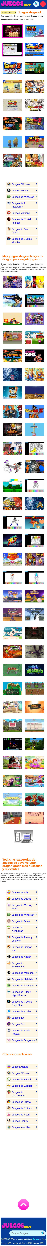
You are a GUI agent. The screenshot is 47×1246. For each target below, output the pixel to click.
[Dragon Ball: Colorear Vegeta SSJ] (12, 524)
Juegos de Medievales (18, 965)
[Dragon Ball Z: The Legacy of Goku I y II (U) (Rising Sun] (34, 125)
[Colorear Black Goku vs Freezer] (12, 468)
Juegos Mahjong (21, 213)
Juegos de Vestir (21, 1114)
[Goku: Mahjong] (12, 125)
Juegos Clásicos (21, 184)
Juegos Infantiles (21, 1127)
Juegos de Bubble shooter (22, 240)
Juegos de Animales (23, 985)
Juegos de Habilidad (23, 979)
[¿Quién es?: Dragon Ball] (12, 376)
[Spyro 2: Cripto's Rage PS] (12, 616)
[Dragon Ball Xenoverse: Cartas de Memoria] (12, 394)
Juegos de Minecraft (23, 196)
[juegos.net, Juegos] (16, 4)
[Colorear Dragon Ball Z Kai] (34, 302)
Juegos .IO (18, 1017)
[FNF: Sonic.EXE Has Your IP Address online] (12, 746)
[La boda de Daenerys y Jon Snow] (12, 764)
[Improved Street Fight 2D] (12, 542)
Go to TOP (23, 1204)
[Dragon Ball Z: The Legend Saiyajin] (34, 162)
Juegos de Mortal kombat (21, 221)
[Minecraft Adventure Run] (34, 746)
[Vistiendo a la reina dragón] (12, 709)
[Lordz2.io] (12, 672)
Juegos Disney (20, 1121)
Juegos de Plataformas (18, 1094)
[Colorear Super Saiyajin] (34, 542)
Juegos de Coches (22, 1085)
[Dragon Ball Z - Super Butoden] (34, 144)
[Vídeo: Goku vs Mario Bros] (12, 321)
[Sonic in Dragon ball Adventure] (12, 88)
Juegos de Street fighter (21, 231)
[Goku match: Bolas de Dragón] (12, 505)
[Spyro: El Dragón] (12, 598)
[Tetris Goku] (34, 505)
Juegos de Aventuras (17, 929)
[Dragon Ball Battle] (34, 376)
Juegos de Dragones (23, 1040)
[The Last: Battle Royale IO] (12, 690)
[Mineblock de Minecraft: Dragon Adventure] (34, 653)
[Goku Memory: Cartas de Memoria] (12, 431)
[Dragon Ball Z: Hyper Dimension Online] (12, 107)
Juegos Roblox (20, 190)
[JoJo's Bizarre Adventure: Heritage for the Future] (12, 162)
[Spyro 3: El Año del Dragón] (34, 598)
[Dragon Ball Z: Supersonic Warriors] (12, 70)
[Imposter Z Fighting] (34, 561)
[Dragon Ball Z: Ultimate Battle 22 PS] (34, 107)
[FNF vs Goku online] (12, 450)
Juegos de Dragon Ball (22, 949)
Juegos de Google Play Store (22, 1003)
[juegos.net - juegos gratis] (16, 1226)
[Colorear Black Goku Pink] (34, 487)
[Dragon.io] (34, 616)
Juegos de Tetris (21, 921)
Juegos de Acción (21, 956)
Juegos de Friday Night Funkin (21, 994)
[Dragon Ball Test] (34, 321)
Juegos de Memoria (23, 972)
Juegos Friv (18, 1024)
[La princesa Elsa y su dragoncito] (34, 783)
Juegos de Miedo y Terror (22, 907)
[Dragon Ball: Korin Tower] (34, 431)
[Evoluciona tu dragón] (34, 727)
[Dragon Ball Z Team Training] (34, 70)
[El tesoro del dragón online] (34, 524)
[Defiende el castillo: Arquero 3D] (12, 727)
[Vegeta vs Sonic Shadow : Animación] (34, 394)
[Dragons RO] (34, 801)
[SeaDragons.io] (34, 672)
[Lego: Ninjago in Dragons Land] (34, 709)
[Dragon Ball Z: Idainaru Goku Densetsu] (34, 413)
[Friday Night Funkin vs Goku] (34, 357)
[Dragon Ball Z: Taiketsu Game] (12, 284)
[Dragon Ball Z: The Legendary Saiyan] (34, 33)
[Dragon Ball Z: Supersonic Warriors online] (34, 51)
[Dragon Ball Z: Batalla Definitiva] (12, 339)
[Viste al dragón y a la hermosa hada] (34, 764)
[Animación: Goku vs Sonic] (34, 284)
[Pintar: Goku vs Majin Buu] (34, 450)
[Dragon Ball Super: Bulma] (12, 635)
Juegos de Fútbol (21, 1079)
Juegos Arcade (20, 892)
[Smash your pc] (23, 838)
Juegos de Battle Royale (21, 1032)
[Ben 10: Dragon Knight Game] (12, 653)
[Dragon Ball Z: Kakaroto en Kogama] (12, 144)
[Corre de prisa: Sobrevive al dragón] (12, 820)
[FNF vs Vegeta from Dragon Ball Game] (12, 413)
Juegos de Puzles (21, 1011)
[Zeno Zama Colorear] (34, 579)
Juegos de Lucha (21, 898)
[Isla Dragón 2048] (12, 801)
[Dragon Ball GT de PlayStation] (12, 302)
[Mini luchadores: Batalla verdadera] (34, 690)
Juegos (36, 1239)
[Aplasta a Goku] (12, 561)
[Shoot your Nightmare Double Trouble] (34, 635)
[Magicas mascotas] (12, 783)
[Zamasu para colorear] (12, 579)
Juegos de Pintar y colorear (22, 939)
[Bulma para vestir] (34, 339)
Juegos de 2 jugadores (18, 205)
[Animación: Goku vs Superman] (34, 468)
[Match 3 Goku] (12, 357)
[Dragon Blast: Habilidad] (34, 820)
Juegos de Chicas (22, 1108)
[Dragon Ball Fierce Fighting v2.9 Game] (34, 88)
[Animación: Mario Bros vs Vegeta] (12, 487)
